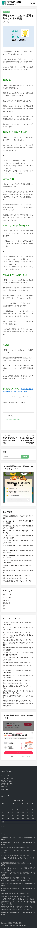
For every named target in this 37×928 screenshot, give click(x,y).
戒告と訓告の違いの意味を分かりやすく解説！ (18, 578)
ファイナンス (7, 597)
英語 (4, 609)
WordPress (12, 925)
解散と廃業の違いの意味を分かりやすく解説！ (18, 581)
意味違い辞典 (14, 2)
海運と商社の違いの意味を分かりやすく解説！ (18, 575)
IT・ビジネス (7, 594)
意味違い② (6, 603)
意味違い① (6, 11)
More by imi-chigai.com (12, 419)
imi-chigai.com (8, 22)
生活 (4, 606)
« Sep (3, 827)
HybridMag (22, 925)
